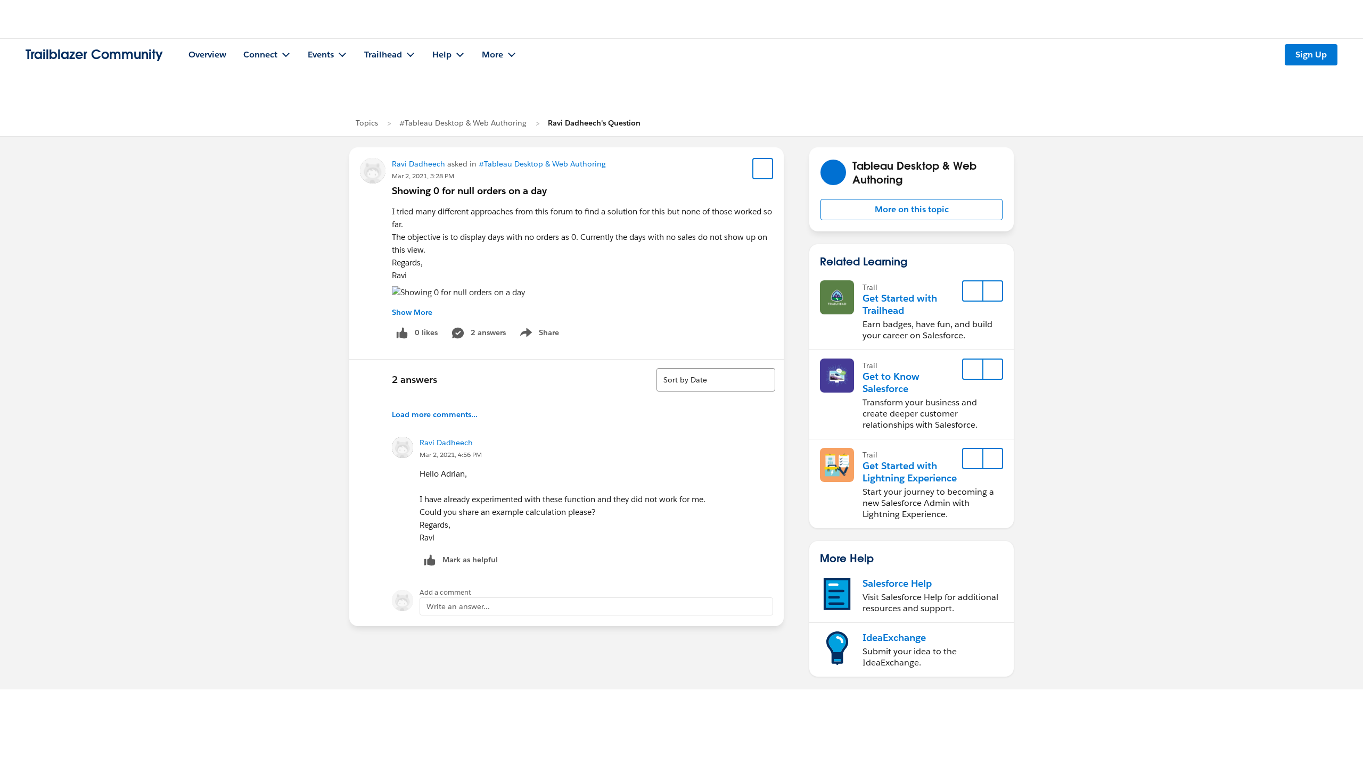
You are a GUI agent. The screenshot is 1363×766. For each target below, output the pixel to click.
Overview (207, 54)
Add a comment (445, 592)
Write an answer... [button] (458, 606)
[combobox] (715, 380)
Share (538, 335)
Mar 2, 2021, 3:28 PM (423, 175)
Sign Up (1311, 54)
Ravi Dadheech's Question (594, 123)
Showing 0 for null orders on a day (469, 191)
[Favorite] (763, 168)
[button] (911, 209)
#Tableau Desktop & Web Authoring (463, 123)
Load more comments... (435, 414)
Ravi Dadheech (418, 164)
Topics (367, 123)
